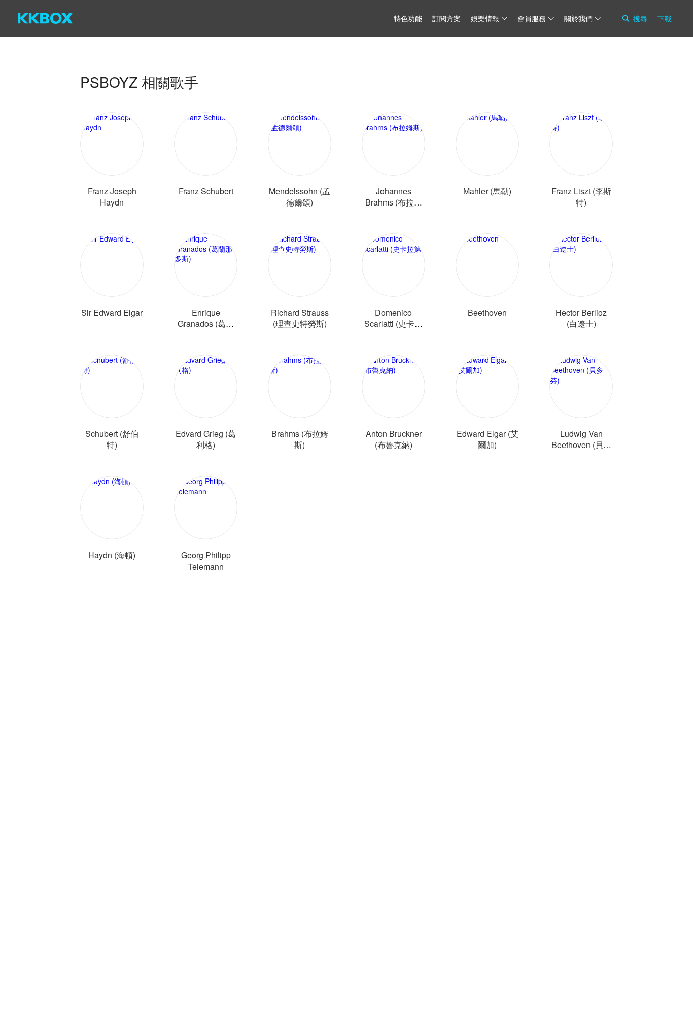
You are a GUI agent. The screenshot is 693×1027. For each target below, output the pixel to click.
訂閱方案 (446, 18)
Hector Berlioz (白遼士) (581, 317)
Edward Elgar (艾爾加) (487, 439)
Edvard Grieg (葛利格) (206, 439)
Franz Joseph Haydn (112, 196)
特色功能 (408, 18)
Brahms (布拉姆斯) (299, 439)
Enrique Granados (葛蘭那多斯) (206, 323)
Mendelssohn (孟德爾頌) (299, 196)
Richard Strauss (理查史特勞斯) (300, 317)
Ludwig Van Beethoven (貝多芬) (581, 445)
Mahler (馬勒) (487, 191)
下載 (664, 18)
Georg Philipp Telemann (206, 560)
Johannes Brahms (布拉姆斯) (393, 202)
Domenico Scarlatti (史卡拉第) (393, 323)
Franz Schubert (206, 191)
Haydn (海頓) (111, 555)
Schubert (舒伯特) (111, 439)
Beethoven (487, 312)
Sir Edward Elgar (112, 312)
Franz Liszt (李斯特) (581, 196)
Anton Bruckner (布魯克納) (394, 439)
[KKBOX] (45, 18)
